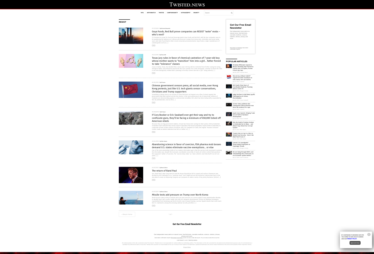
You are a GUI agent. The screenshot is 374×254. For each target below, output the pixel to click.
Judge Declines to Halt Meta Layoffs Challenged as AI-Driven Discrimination (244, 96)
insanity (196, 12)
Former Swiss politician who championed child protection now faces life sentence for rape (243, 105)
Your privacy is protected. (236, 47)
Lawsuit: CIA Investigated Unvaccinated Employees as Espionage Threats (241, 144)
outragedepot (185, 12)
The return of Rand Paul (164, 170)
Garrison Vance (244, 72)
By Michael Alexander (165, 28)
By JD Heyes (162, 82)
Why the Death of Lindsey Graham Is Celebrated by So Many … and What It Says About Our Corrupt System (243, 125)
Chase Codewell (244, 100)
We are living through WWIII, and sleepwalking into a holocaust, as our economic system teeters (243, 153)
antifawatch (151, 12)
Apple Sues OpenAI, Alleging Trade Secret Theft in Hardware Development (244, 114)
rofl (142, 12)
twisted (161, 12)
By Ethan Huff (163, 54)
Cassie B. (242, 81)
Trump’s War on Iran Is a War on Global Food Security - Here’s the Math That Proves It (243, 135)
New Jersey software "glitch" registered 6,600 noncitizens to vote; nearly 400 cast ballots (242, 77)
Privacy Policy (187, 247)
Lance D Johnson (244, 157)
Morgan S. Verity (244, 91)
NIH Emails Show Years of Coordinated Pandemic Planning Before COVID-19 (242, 87)
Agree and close (355, 243)
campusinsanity (172, 12)
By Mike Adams (163, 141)
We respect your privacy (177, 237)
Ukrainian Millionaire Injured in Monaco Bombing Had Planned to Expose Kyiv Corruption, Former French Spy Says (243, 67)
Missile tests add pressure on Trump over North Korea (180, 194)
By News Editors (164, 167)
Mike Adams (243, 129)
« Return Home (127, 214)
